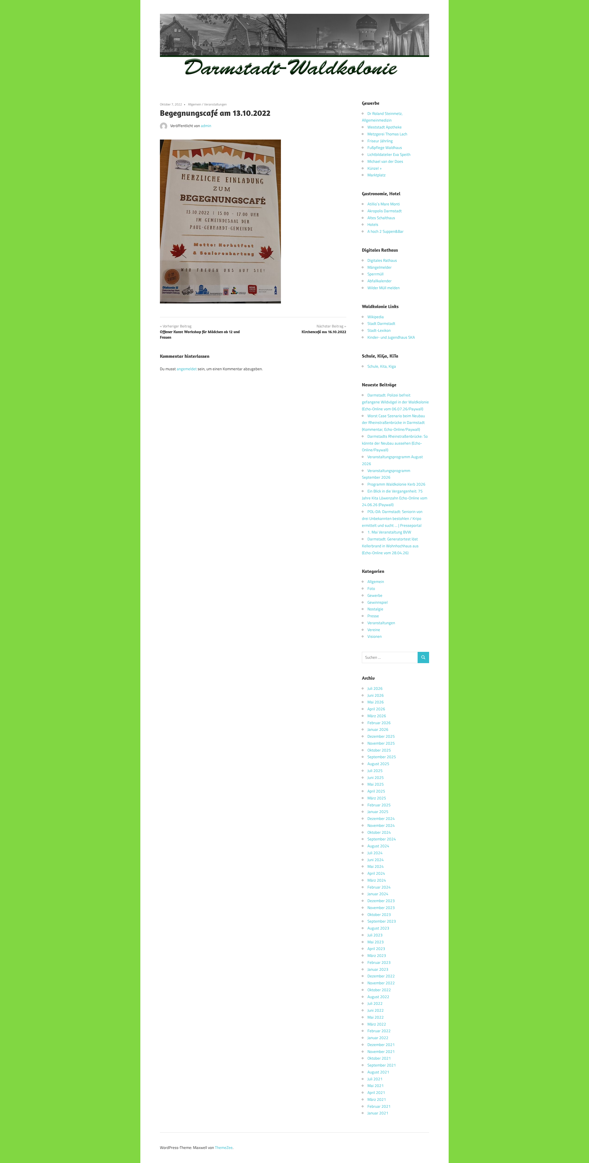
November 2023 (381, 908)
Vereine (373, 630)
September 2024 (381, 839)
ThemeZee (224, 1148)
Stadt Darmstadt (381, 323)
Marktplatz (376, 175)
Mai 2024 (375, 866)
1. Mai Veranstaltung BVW (389, 532)
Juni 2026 (375, 695)
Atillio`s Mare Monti (383, 204)
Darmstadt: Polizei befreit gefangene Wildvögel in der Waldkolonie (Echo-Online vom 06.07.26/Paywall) (395, 402)
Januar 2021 (377, 1113)
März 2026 (376, 716)
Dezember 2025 (381, 736)
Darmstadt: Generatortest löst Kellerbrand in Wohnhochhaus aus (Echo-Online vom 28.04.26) (390, 546)
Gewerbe (374, 595)
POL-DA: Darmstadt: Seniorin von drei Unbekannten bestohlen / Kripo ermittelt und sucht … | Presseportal (392, 518)
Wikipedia (375, 317)
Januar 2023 (377, 969)
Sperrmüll (375, 274)
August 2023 (378, 928)
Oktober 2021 (379, 1058)
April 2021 (376, 1093)
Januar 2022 (377, 1038)
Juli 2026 (375, 688)
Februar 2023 (379, 962)
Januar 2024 (377, 894)
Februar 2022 (379, 1031)
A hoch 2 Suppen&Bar (385, 231)
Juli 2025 (375, 771)
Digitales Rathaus (382, 260)
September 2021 (381, 1065)
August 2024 (378, 846)
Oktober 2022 (379, 990)
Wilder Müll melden (383, 288)
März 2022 (376, 1024)
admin (206, 126)
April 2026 (376, 709)
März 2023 (376, 956)
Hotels (372, 224)
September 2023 (381, 921)
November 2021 (381, 1052)
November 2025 (381, 743)
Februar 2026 (379, 723)
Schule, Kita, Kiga (381, 366)
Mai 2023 (375, 942)
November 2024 (381, 825)
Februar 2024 (379, 887)
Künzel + (374, 168)
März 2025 (376, 798)
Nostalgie (375, 609)
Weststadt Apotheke (384, 127)
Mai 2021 (375, 1086)
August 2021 (378, 1072)
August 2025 (378, 764)
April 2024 (376, 873)
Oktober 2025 (379, 750)
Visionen (374, 636)
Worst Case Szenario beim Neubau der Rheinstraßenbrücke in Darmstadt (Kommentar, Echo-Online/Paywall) (393, 423)
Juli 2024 (375, 853)
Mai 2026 (375, 702)
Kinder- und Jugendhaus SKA (391, 337)
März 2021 (376, 1099)
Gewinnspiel (377, 602)
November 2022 (381, 983)
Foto (371, 589)
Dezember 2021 (381, 1045)
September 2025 (381, 757)
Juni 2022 (375, 1010)
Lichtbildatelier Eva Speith (388, 154)
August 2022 (378, 997)
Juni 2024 (375, 860)
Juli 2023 (375, 935)
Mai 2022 (375, 1017)
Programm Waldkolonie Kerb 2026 (396, 484)
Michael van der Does (385, 161)
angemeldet (187, 369)
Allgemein (194, 104)
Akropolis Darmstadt (384, 211)
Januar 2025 (377, 812)
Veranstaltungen (215, 104)
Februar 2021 (379, 1106)
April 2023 (376, 949)
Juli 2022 (375, 1003)
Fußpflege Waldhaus (384, 148)
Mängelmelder (379, 267)
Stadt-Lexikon (379, 330)
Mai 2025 (375, 784)
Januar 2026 (377, 729)
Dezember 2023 (381, 901)
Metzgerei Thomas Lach (387, 134)
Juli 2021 (375, 1079)
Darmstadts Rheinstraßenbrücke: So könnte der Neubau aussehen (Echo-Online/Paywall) (395, 443)
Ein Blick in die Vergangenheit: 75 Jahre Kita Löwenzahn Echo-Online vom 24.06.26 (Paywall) (394, 498)
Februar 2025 (379, 805)
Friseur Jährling (380, 141)
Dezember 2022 (381, 976)
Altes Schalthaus (381, 218)
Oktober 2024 (379, 832)
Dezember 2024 (381, 819)
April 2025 (376, 791)
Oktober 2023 (379, 915)
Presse (373, 616)
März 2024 (376, 880)
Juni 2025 (375, 778)
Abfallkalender (379, 281)
